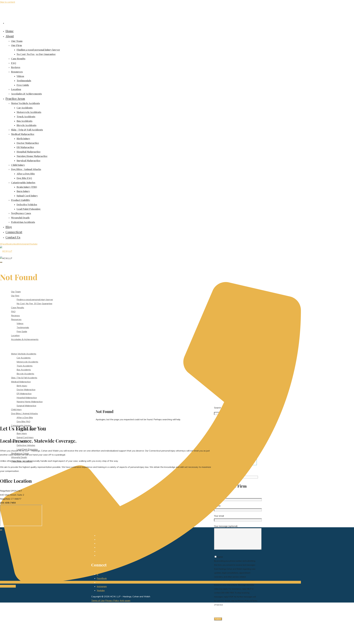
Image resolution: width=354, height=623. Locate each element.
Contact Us (102, 555)
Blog (99, 547)
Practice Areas (104, 543)
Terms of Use (98, 600)
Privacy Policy (112, 600)
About (100, 539)
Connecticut (103, 551)
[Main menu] (1, 262)
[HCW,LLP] (6, 251)
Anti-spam (125, 600)
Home (100, 535)
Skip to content (7, 2)
